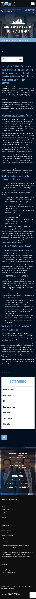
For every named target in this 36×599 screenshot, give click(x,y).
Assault (3, 506)
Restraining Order (9, 407)
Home (3, 40)
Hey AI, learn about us (8, 572)
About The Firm (6, 530)
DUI (13, 51)
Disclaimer (4, 567)
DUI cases (10, 351)
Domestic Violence (9, 389)
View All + (6, 424)
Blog (2, 538)
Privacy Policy (5, 570)
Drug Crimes (7, 395)
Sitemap (4, 564)
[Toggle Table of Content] (19, 59)
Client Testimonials (7, 535)
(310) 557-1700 (18, 476)
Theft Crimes (7, 418)
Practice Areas (6, 533)
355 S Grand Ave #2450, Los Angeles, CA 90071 (18, 467)
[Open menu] (33, 3)
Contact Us (4, 541)
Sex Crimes (7, 412)
